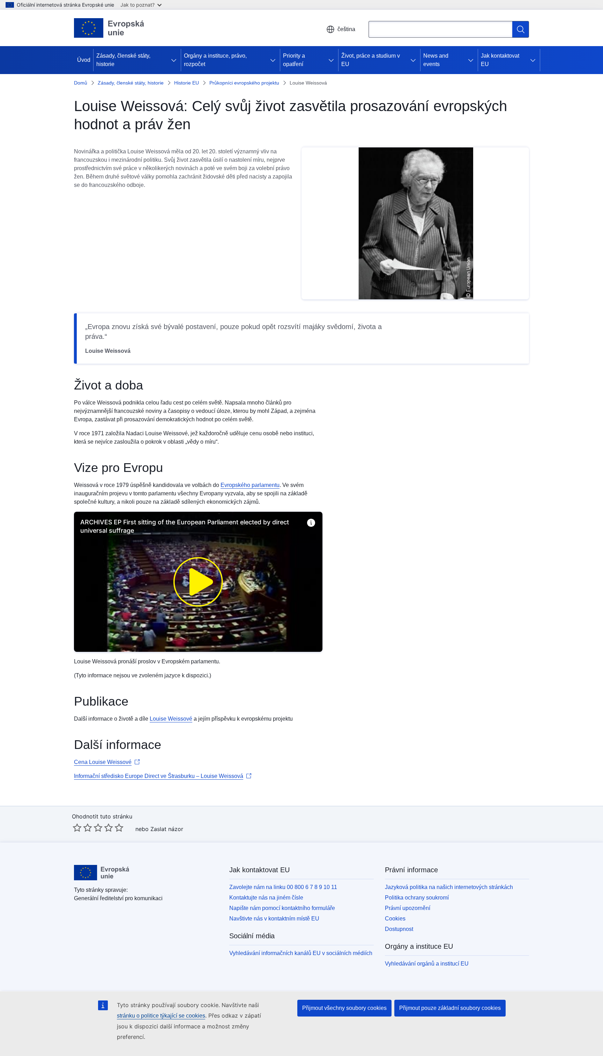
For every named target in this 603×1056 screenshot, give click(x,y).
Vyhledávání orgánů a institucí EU (427, 964)
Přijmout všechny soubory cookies (344, 1008)
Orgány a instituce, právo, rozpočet (215, 60)
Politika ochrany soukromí (417, 898)
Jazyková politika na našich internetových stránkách (449, 887)
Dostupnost (399, 929)
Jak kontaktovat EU (500, 60)
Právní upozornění (407, 908)
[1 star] (77, 827)
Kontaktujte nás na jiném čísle (266, 898)
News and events (435, 60)
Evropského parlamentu (250, 485)
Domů (80, 83)
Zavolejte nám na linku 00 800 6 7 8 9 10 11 (283, 887)
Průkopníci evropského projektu (244, 83)
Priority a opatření (294, 60)
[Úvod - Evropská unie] (109, 28)
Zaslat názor (166, 828)
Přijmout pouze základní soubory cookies (450, 1008)
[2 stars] (82, 827)
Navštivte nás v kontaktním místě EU (274, 919)
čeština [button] (346, 29)
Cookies (395, 919)
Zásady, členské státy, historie (123, 60)
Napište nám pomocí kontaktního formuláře (282, 908)
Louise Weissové (171, 719)
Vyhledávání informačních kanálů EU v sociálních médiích (300, 953)
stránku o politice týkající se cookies (161, 1016)
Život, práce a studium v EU (370, 60)
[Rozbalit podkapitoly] (175, 60)
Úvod (83, 60)
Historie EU (186, 83)
